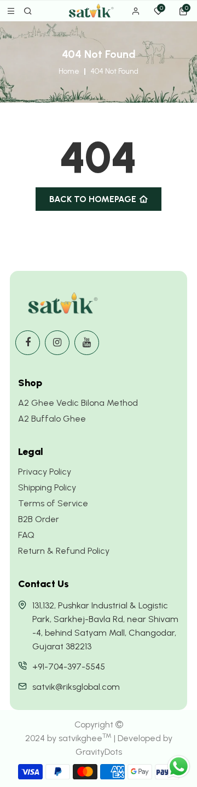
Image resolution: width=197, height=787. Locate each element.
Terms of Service (53, 503)
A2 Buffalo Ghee (52, 418)
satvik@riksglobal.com (76, 687)
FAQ (26, 535)
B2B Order (38, 519)
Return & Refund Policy (63, 551)
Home (69, 71)
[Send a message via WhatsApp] (179, 766)
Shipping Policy (47, 487)
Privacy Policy (44, 471)
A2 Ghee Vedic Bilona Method (78, 403)
